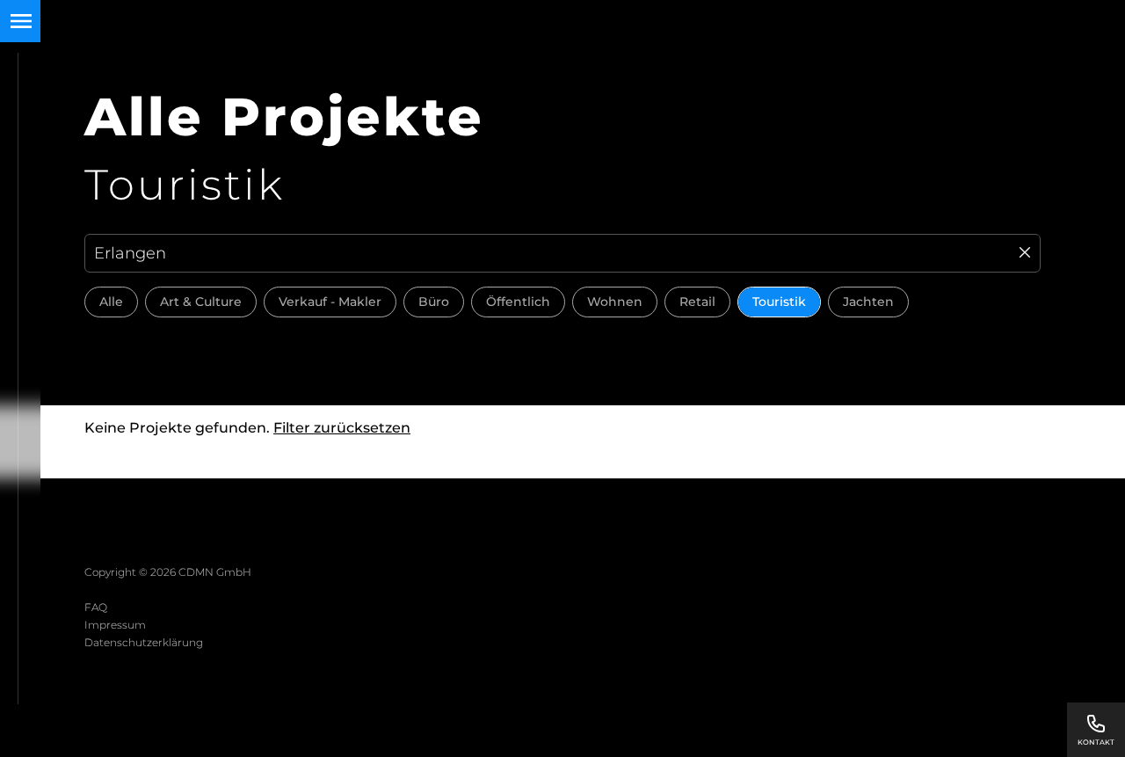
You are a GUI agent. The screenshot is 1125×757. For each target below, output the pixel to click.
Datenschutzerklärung (143, 642)
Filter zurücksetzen (341, 427)
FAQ (95, 607)
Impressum (115, 624)
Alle (111, 301)
